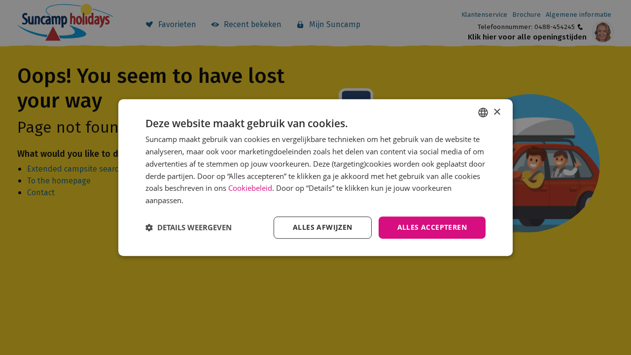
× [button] (496, 112)
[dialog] (315, 177)
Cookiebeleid (250, 188)
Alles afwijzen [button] (322, 227)
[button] (188, 227)
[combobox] (483, 112)
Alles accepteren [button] (432, 227)
